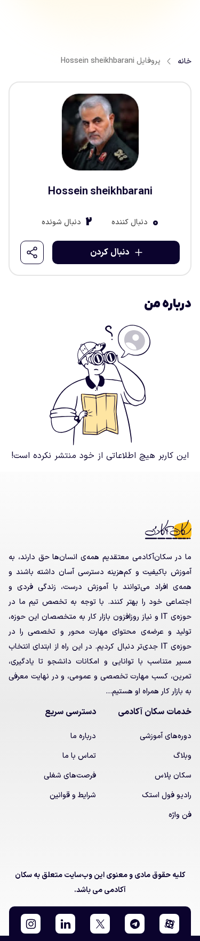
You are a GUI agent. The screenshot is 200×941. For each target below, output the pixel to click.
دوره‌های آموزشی (165, 736)
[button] (169, 924)
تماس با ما (79, 756)
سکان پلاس (173, 775)
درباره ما (83, 736)
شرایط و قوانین (73, 795)
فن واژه (180, 815)
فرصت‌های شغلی (70, 775)
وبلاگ (182, 756)
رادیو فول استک (166, 795)
